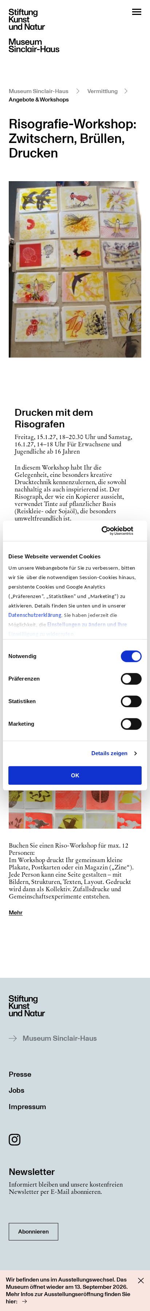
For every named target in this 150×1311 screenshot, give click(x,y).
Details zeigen (109, 753)
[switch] (131, 679)
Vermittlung (102, 91)
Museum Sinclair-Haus (38, 91)
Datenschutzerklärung (34, 615)
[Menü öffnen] (136, 12)
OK (75, 775)
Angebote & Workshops (39, 100)
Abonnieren (33, 1232)
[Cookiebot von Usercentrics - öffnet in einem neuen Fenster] (110, 530)
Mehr (16, 913)
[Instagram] (14, 1141)
